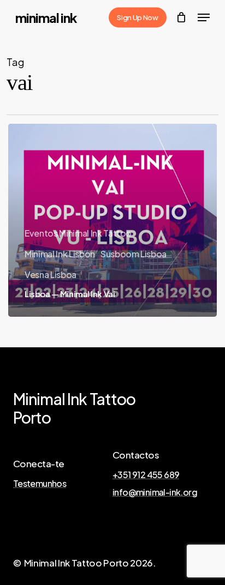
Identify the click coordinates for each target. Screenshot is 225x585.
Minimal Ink (46, 17)
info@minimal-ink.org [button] (154, 492)
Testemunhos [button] (39, 483)
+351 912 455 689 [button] (145, 475)
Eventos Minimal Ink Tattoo (78, 233)
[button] (204, 17)
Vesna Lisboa (50, 274)
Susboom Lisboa (133, 254)
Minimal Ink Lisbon (60, 254)
